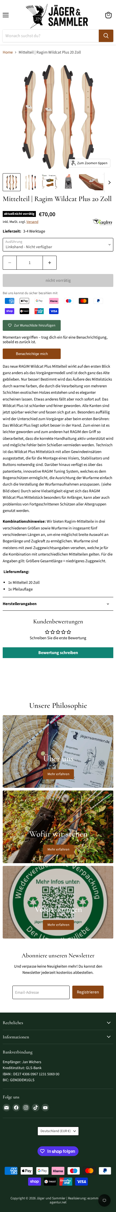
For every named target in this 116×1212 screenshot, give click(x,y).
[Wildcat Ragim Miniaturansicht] (49, 182)
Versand (32, 221)
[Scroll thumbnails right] (108, 182)
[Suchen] (106, 36)
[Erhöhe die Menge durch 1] (50, 263)
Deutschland (55, 1131)
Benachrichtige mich (32, 354)
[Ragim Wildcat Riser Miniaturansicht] (11, 182)
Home (8, 52)
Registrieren (88, 992)
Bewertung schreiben (58, 653)
